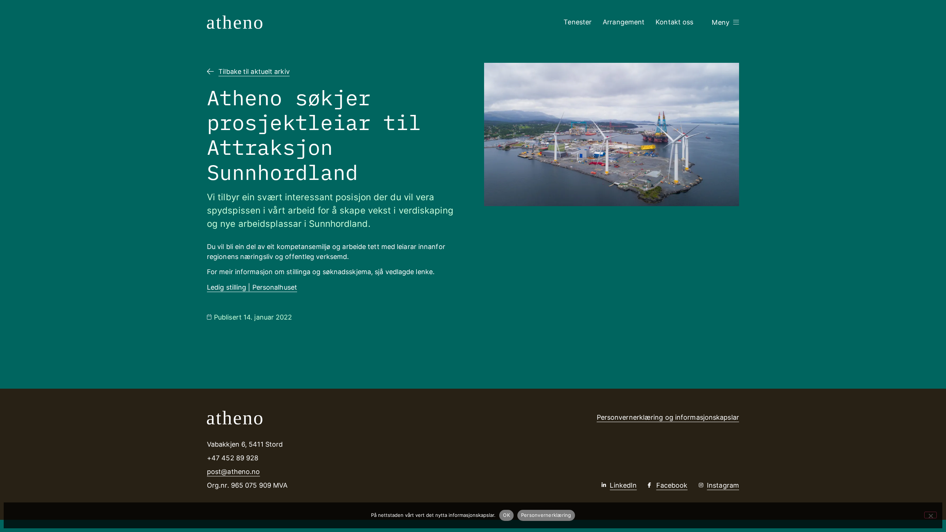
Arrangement (623, 22)
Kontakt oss (674, 22)
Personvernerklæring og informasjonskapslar (668, 417)
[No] (930, 515)
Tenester (578, 22)
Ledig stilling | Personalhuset (252, 287)
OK (506, 515)
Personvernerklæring (546, 515)
